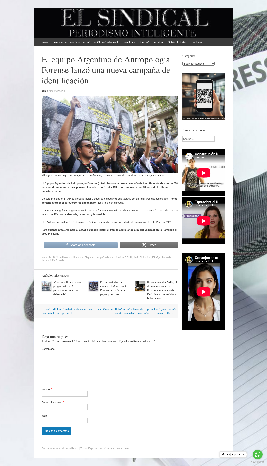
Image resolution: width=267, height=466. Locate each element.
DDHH (128, 257)
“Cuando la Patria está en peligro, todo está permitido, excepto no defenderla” (67, 288)
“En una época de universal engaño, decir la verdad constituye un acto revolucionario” (100, 42)
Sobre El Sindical (178, 42)
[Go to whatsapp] (258, 454)
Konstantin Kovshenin (116, 448)
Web (44, 415)
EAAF (155, 257)
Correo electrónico (53, 402)
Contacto (197, 42)
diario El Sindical (142, 257)
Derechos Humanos (72, 257)
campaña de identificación (110, 257)
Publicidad (158, 42)
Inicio (45, 42)
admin (45, 91)
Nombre (47, 389)
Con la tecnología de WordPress (60, 448)
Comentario (49, 349)
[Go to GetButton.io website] (257, 462)
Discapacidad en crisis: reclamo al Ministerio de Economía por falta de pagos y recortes (113, 288)
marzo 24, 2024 (58, 90)
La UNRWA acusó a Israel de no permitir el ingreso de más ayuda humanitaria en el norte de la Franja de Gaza (143, 311)
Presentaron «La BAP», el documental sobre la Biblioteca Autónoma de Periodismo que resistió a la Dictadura (162, 290)
